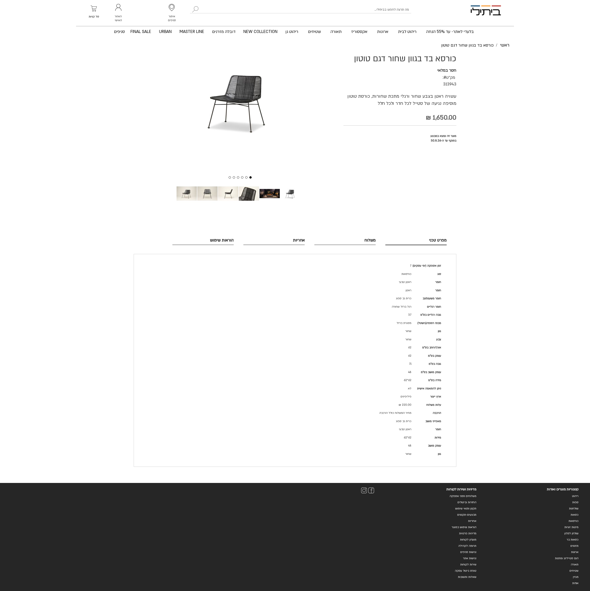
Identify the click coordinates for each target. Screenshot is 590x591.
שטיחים (573, 571)
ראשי (504, 45)
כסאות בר (572, 539)
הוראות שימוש (222, 240)
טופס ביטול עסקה (465, 571)
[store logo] (485, 13)
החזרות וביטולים (466, 502)
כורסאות (573, 521)
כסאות (574, 515)
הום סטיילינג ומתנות (566, 558)
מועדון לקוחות (468, 539)
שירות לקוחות (468, 564)
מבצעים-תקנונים (466, 515)
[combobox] (300, 9)
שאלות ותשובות (467, 577)
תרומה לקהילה (467, 546)
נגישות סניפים (468, 552)
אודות (575, 583)
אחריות (299, 240)
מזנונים (574, 546)
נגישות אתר (469, 558)
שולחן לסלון (571, 533)
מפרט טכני (438, 240)
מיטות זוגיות (571, 527)
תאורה (574, 564)
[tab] (416, 240)
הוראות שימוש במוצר (464, 527)
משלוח (370, 240)
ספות (575, 502)
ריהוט (575, 496)
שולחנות (573, 508)
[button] (228, 176)
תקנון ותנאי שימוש (465, 508)
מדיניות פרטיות (467, 533)
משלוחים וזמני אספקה (463, 496)
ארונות (574, 552)
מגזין (575, 577)
